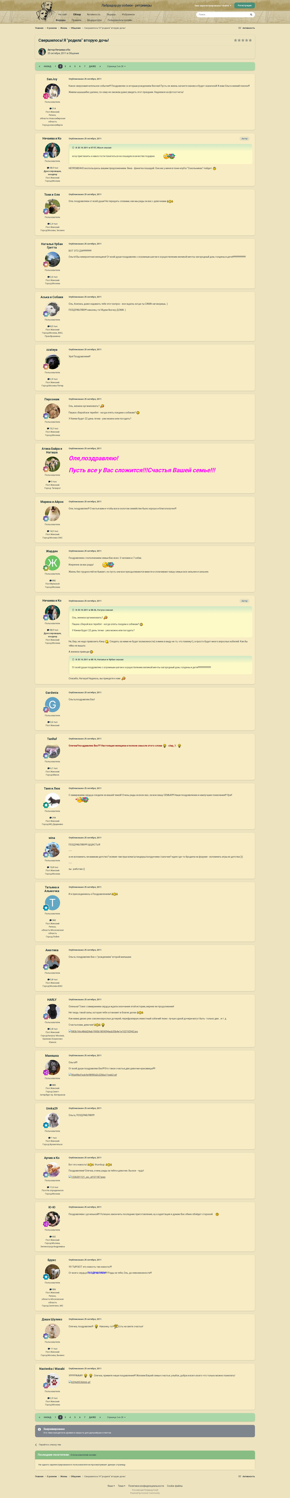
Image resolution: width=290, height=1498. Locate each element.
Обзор (77, 14)
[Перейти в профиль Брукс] (52, 1271)
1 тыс (54, 1138)
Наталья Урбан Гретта (52, 245)
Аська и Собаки (52, 297)
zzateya (51, 349)
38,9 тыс (53, 168)
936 (54, 1289)
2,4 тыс (54, 223)
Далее (92, 66)
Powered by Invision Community (145, 1493)
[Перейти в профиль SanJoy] (52, 91)
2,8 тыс (54, 1029)
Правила (76, 20)
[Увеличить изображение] (165, 156)
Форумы (61, 20)
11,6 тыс (53, 1187)
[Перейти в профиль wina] (52, 849)
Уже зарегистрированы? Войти (212, 5)
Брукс (52, 1260)
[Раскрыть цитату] (73, 147)
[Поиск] (251, 14)
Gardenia (51, 692)
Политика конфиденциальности (146, 1486)
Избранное (128, 14)
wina (52, 838)
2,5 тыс (54, 1398)
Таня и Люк (52, 788)
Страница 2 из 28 (115, 66)
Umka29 (52, 1108)
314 (54, 108)
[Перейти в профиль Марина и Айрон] (52, 513)
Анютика (51, 950)
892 (54, 580)
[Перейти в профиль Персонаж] (52, 411)
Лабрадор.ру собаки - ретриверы (126, 5)
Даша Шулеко (52, 1319)
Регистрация (244, 5)
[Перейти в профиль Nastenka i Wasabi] (52, 1380)
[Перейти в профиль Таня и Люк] (52, 800)
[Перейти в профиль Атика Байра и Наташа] (52, 464)
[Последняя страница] (100, 66)
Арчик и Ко (52, 1158)
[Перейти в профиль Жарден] (52, 563)
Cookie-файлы (175, 1486)
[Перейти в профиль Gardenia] (52, 704)
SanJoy (52, 79)
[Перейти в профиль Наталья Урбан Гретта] (52, 259)
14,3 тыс (53, 531)
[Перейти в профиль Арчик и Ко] (52, 1169)
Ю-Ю (52, 1207)
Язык (110, 1486)
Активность (94, 14)
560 (54, 920)
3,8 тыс (54, 979)
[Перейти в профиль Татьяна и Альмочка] (52, 902)
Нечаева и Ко (62, 49)
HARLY (52, 999)
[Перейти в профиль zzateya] (52, 361)
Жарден (52, 551)
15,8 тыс (53, 867)
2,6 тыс (54, 277)
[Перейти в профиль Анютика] (52, 962)
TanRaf (52, 739)
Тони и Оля (52, 194)
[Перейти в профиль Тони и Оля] (52, 206)
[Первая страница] (39, 66)
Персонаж (51, 399)
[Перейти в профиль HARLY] (52, 1011)
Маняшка (52, 1055)
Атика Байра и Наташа (52, 450)
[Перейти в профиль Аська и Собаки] (52, 308)
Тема (121, 1486)
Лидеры (111, 14)
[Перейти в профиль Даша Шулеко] (52, 1331)
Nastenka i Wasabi (52, 1368)
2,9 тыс (54, 379)
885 (54, 1085)
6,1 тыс (54, 768)
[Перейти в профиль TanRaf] (52, 750)
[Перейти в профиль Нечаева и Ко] (42, 51)
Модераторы (94, 20)
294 (54, 817)
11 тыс (53, 1348)
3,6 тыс (54, 722)
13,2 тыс (53, 428)
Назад (47, 66)
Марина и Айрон (51, 501)
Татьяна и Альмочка (51, 889)
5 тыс (54, 481)
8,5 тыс (54, 326)
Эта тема (238, 14)
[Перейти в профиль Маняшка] (52, 1067)
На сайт (62, 14)
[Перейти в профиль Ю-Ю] (52, 1219)
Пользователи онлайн (120, 20)
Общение (74, 53)
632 (54, 1236)
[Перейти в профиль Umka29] (52, 1120)
